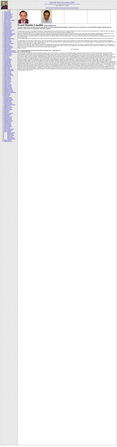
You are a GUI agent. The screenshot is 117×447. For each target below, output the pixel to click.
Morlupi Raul (7, 127)
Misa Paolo (6, 112)
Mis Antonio (6, 110)
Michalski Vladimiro (8, 99)
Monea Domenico (8, 119)
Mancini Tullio (7, 25)
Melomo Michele (7, 86)
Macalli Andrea (7, 11)
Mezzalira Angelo (8, 97)
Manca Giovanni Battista (9, 20)
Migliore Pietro (7, 105)
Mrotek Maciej (10, 134)
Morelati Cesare (7, 123)
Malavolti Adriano (8, 17)
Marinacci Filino (7, 42)
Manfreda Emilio (7, 27)
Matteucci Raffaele (8, 74)
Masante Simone (7, 53)
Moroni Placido (7, 131)
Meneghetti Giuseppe (8, 91)
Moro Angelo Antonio (9, 129)
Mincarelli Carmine (8, 109)
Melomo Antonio (7, 85)
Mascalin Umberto (8, 54)
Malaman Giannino (8, 16)
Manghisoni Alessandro (9, 30)
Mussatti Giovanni (11, 138)
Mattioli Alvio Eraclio (8, 75)
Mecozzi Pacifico (8, 78)
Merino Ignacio (7, 94)
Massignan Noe (7, 64)
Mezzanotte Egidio (8, 98)
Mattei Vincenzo (7, 72)
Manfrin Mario (7, 28)
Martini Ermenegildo (8, 47)
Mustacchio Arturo (8, 141)
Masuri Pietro (7, 67)
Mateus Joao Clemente (9, 70)
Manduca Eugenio (8, 26)
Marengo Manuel (8, 36)
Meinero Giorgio (7, 81)
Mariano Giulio (7, 39)
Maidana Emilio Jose (8, 14)
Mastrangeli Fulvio (8, 65)
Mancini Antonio (7, 22)
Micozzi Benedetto (8, 103)
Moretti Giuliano (7, 125)
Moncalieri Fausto (8, 118)
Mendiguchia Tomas (8, 90)
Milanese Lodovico (8, 107)
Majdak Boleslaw (8, 15)
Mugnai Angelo (10, 135)
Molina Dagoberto (8, 116)
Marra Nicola (7, 44)
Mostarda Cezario (11, 132)
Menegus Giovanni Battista (10, 92)
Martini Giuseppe (8, 48)
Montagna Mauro (8, 121)
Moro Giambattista (8, 130)
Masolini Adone (7, 60)
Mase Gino (6, 56)
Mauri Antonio (7, 76)
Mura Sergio (10, 136)
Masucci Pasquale (8, 66)
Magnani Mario (7, 12)
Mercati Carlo (7, 93)
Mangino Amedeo (8, 31)
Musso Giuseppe (7, 140)
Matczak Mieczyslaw (8, 69)
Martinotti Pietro (7, 49)
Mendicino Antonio (8, 88)
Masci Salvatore (7, 55)
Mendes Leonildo (8, 87)
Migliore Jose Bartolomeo (9, 104)
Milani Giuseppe (7, 108)
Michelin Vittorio (7, 101)
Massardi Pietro (7, 63)
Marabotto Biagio (8, 32)
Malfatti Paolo (7, 19)
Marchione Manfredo (8, 34)
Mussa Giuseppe (10, 137)
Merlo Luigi (6, 96)
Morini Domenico (8, 126)
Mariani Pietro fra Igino (9, 38)
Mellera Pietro (7, 82)
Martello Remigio (8, 45)
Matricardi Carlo (7, 71)
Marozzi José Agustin (8, 43)
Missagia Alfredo (7, 114)
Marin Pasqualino (8, 41)
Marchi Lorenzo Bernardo (9, 33)
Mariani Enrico (7, 37)
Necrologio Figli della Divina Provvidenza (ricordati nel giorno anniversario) (62, 7)
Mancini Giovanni (8, 23)
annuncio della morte (50, 25)
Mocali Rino (6, 115)
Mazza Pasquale (7, 77)
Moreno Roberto (7, 124)
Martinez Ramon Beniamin (10, 50)
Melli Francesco (7, 83)
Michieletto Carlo (8, 102)
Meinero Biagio (7, 80)
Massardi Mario (7, 61)
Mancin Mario (7, 21)
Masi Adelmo (7, 58)
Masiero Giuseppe (8, 59)
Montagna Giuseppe (8, 120)
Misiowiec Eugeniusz (8, 113)
